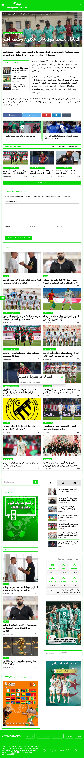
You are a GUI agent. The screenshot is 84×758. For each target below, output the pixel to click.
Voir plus (42, 182)
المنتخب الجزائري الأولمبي (49, 349)
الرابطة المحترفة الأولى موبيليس (16, 14)
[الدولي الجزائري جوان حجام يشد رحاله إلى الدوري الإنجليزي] (62, 299)
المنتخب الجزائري (34, 736)
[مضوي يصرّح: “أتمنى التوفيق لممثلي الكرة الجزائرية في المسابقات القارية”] (62, 262)
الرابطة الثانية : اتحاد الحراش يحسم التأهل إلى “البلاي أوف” (19, 427)
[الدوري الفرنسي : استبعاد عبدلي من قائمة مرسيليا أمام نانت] (62, 409)
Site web (59, 227)
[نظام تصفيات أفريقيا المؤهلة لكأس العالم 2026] (20, 646)
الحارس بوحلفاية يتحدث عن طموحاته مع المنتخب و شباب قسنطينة (22, 281)
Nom (7, 227)
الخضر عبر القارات (48, 312)
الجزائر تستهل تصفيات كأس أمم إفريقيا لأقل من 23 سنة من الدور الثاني (61, 354)
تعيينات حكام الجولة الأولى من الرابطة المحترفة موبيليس (15, 172)
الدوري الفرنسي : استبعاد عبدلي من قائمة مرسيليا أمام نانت (59, 427)
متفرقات (6, 657)
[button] (62, 376)
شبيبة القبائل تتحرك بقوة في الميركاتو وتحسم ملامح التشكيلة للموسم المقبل (20, 69)
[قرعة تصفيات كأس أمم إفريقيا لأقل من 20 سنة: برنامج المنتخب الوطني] (22, 299)
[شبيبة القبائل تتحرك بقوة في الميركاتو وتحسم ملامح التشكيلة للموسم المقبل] (7, 70)
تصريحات (6, 276)
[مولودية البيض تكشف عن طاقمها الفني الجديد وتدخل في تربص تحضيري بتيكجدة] (7, 87)
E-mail (33, 227)
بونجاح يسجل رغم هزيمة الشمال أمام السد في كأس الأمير (20, 464)
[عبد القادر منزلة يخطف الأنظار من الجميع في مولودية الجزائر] (7, 78)
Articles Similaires (58, 146)
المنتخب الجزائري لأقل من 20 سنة (11, 312)
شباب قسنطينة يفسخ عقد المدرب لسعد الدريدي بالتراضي (66, 172)
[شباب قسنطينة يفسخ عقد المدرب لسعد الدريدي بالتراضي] (68, 158)
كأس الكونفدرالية (47, 386)
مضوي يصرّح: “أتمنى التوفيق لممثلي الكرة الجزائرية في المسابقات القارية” (61, 281)
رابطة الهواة (6, 422)
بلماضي (69, 736)
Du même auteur (72, 146)
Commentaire (11, 202)
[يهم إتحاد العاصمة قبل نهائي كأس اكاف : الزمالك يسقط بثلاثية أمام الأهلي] (62, 372)
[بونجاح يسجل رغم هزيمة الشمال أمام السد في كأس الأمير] (22, 445)
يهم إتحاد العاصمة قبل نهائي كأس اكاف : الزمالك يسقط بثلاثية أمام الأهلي (61, 391)
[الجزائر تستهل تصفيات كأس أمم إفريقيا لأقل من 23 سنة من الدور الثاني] (62, 335)
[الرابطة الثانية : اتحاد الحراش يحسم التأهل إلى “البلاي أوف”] (22, 409)
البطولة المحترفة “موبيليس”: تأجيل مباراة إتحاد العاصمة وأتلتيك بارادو (41, 172)
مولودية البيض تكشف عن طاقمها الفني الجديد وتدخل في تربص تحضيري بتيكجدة (20, 86)
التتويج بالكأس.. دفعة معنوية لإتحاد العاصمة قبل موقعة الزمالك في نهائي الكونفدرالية (60, 464)
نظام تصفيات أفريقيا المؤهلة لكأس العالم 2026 (19, 663)
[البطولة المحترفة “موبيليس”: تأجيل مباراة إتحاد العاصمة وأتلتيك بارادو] (42, 158)
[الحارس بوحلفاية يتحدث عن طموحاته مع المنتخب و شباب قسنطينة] (22, 262)
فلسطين (60, 736)
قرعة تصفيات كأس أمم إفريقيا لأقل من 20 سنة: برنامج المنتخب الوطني (21, 318)
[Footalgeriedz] (17, 5)
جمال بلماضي (48, 736)
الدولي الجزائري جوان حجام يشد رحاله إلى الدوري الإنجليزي (61, 318)
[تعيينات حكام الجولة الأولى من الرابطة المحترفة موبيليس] (15, 158)
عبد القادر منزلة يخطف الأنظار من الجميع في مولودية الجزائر (19, 77)
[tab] (58, 146)
